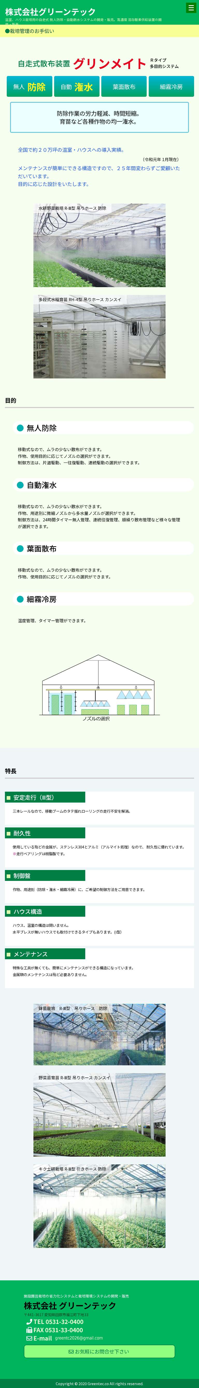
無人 (29, 86)
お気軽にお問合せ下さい (102, 1351)
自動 (76, 86)
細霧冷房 (171, 86)
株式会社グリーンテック (50, 11)
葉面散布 (124, 86)
